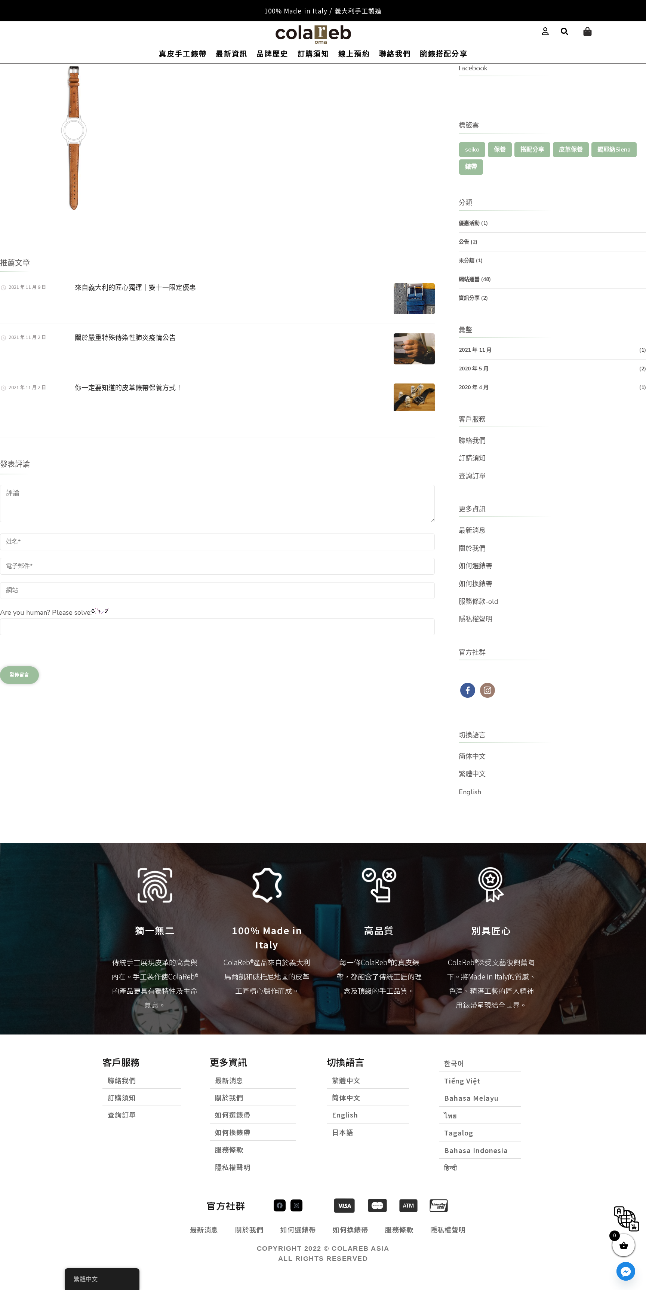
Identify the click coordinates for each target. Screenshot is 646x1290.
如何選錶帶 (475, 566)
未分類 (466, 260)
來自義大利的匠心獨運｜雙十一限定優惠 (135, 287)
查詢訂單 (472, 476)
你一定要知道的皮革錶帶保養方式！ (128, 387)
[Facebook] (280, 1205)
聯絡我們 (395, 54)
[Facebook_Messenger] (625, 1271)
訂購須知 (313, 54)
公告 (464, 241)
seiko (472, 150)
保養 (500, 150)
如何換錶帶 (475, 584)
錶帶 (471, 167)
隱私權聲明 (475, 619)
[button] (564, 32)
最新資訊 (231, 54)
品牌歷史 (272, 54)
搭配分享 (532, 150)
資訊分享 (469, 298)
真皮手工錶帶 (183, 54)
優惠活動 (469, 223)
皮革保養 (571, 150)
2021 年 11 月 (475, 350)
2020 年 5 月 (474, 368)
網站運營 (469, 279)
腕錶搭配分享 (444, 54)
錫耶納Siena (614, 150)
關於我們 (472, 548)
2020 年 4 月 (474, 387)
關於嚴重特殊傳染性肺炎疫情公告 (125, 337)
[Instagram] (296, 1205)
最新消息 (472, 530)
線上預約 (354, 54)
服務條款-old (478, 601)
